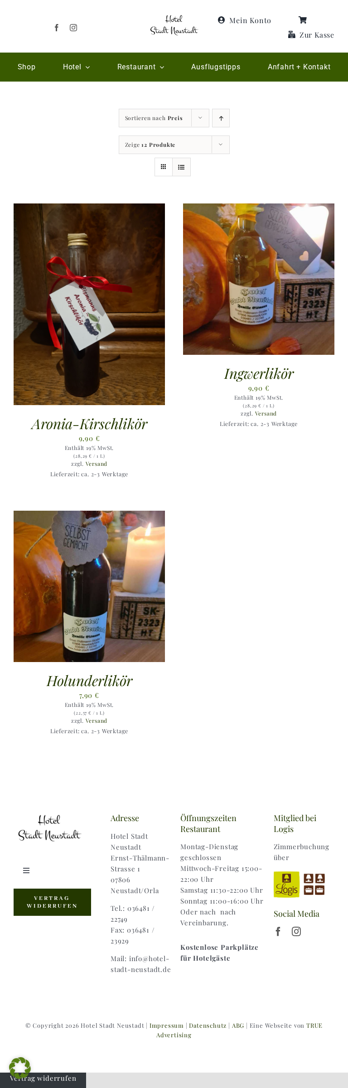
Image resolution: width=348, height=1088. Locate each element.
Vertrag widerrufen (43, 1078)
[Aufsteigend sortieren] (221, 118)
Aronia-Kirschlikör (89, 423)
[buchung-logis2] (304, 872)
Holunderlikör (89, 680)
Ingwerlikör (259, 372)
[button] (20, 1068)
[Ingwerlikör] (258, 208)
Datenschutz (208, 1025)
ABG (238, 1025)
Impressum (167, 1025)
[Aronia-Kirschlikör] (89, 208)
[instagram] (73, 27)
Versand (97, 463)
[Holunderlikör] (89, 516)
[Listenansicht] (181, 167)
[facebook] (57, 27)
